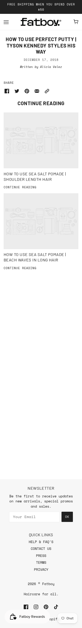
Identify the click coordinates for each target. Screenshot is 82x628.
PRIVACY (41, 569)
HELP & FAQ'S (41, 541)
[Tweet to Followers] (17, 90)
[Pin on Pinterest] (27, 90)
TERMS (41, 562)
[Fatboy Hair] (41, 22)
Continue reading (20, 187)
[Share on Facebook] (7, 90)
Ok (67, 516)
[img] (26, 606)
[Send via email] (37, 90)
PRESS (41, 555)
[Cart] (76, 22)
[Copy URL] (47, 90)
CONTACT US (41, 548)
